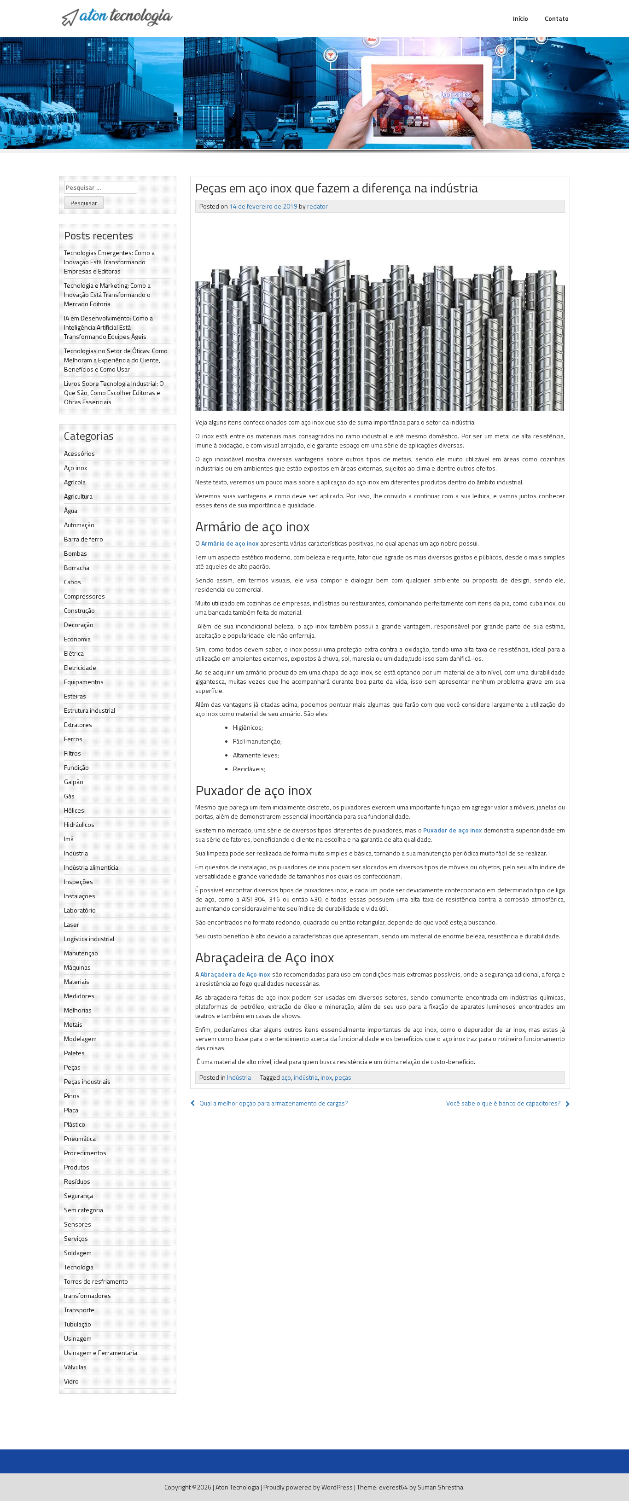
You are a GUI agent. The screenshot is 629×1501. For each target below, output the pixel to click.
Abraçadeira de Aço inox (235, 974)
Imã (69, 839)
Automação (79, 524)
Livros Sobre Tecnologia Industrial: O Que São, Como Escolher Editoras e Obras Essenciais (114, 392)
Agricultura (78, 496)
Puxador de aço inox (452, 830)
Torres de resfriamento (96, 1281)
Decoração (78, 624)
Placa (71, 1110)
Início (520, 18)
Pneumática (80, 1138)
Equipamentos (84, 682)
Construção (79, 610)
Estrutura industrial (89, 710)
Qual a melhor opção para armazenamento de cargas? (273, 1103)
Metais (73, 1024)
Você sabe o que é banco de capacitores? (503, 1103)
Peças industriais (87, 1081)
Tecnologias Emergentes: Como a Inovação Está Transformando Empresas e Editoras (109, 262)
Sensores (77, 1224)
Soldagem (78, 1252)
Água (70, 510)
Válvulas (75, 1367)
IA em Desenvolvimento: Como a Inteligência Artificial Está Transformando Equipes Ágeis (108, 327)
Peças (72, 1067)
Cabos (72, 582)
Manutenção (81, 953)
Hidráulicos (79, 824)
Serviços (76, 1238)
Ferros (73, 739)
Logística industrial (89, 938)
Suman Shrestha (440, 1487)
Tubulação (77, 1324)
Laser (71, 924)
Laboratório (80, 910)
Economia (77, 639)
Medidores (79, 996)
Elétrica (74, 653)
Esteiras (75, 696)
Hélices (74, 810)
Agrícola (75, 482)
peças (343, 1077)
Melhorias (78, 1010)
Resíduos (77, 1181)
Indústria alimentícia (91, 867)
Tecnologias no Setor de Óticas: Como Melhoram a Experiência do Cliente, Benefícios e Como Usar (116, 360)
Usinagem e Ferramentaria (100, 1352)
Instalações (79, 896)
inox (326, 1077)
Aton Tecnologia (237, 1487)
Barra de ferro (83, 539)
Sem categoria (83, 1210)
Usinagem (78, 1338)
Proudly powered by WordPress (308, 1487)
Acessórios (79, 453)
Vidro (71, 1381)
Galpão (73, 781)
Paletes (74, 1053)
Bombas (75, 553)
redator (317, 206)
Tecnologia (78, 1267)
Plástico (74, 1124)
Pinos (72, 1095)
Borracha (76, 567)
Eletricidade (80, 667)
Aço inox (75, 467)
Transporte (79, 1310)
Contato (557, 18)
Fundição (76, 767)
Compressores (84, 596)
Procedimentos (85, 1153)
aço (286, 1077)
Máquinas (77, 967)
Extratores (78, 724)
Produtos (76, 1167)
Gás (69, 796)
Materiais (76, 981)
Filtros (72, 753)
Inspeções (78, 881)
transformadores (87, 1295)
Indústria (76, 853)
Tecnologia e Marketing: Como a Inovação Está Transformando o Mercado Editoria (107, 294)
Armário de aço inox (230, 543)
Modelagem (80, 1038)
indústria (306, 1077)
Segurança (78, 1195)
